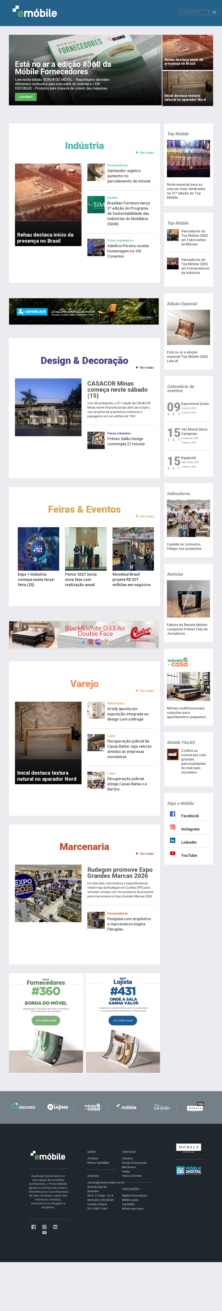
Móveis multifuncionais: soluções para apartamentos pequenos (186, 712)
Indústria (84, 146)
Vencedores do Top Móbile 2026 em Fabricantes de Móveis (194, 237)
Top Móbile (128, 1204)
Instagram (190, 829)
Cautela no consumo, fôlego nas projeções (184, 546)
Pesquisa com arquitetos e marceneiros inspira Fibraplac (129, 924)
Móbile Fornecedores (134, 1195)
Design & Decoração (84, 360)
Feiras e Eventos (119, 433)
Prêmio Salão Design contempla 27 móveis (126, 441)
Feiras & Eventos (84, 509)
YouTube (189, 855)
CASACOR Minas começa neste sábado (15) (117, 390)
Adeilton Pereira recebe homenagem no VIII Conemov (128, 251)
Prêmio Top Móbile (98, 1162)
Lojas (111, 736)
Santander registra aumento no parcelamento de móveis (129, 175)
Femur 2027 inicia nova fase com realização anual (81, 579)
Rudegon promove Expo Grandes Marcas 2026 (120, 873)
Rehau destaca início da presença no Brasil (45, 238)
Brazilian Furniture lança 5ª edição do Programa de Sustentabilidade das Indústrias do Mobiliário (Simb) (128, 213)
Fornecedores (117, 165)
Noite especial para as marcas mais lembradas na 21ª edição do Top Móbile (186, 191)
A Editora (92, 1158)
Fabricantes (115, 703)
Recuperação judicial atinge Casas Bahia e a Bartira (127, 783)
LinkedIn (189, 842)
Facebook (190, 816)
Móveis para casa (132, 1208)
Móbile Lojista (130, 1200)
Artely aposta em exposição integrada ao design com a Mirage (128, 713)
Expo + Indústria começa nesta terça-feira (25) (36, 579)
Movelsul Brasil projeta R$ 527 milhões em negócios (132, 579)
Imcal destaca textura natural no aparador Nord (47, 776)
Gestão (112, 197)
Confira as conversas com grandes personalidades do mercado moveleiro (193, 761)
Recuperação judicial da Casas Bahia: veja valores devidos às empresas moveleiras (129, 749)
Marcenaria (84, 847)
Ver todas (147, 152)
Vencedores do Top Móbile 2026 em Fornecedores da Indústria (195, 266)
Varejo (84, 684)
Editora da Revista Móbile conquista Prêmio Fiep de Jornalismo (187, 629)
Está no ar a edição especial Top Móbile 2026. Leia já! (188, 356)
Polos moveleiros (120, 240)
